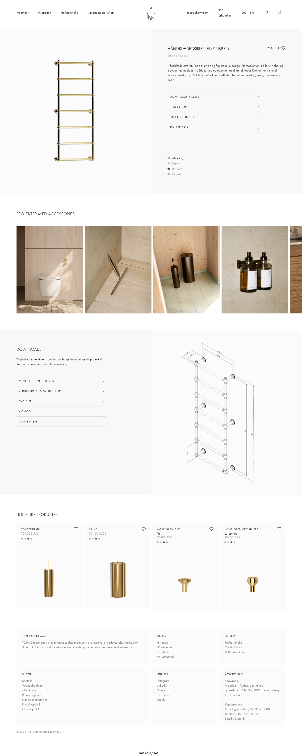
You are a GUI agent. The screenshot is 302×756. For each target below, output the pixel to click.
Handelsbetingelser (34, 699)
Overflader (164, 652)
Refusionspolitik (32, 695)
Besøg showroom (197, 12)
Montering (29, 690)
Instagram (163, 681)
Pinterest (162, 690)
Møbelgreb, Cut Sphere (241, 531)
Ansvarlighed (165, 657)
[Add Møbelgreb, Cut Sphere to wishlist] (279, 529)
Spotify (161, 699)
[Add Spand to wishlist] (144, 529)
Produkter (23, 12)
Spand (93, 529)
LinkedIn (162, 685)
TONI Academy (235, 652)
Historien (162, 642)
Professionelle (69, 12)
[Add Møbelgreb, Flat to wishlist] (211, 529)
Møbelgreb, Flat (168, 531)
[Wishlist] (266, 12)
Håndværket (164, 647)
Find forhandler (224, 12)
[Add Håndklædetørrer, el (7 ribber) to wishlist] (283, 48)
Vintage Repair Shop (101, 12)
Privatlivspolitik (31, 704)
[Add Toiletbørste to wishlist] (76, 529)
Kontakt (27, 681)
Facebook (163, 695)
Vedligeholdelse (32, 685)
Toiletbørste (30, 529)
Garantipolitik (31, 709)
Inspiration (44, 12)
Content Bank (233, 647)
